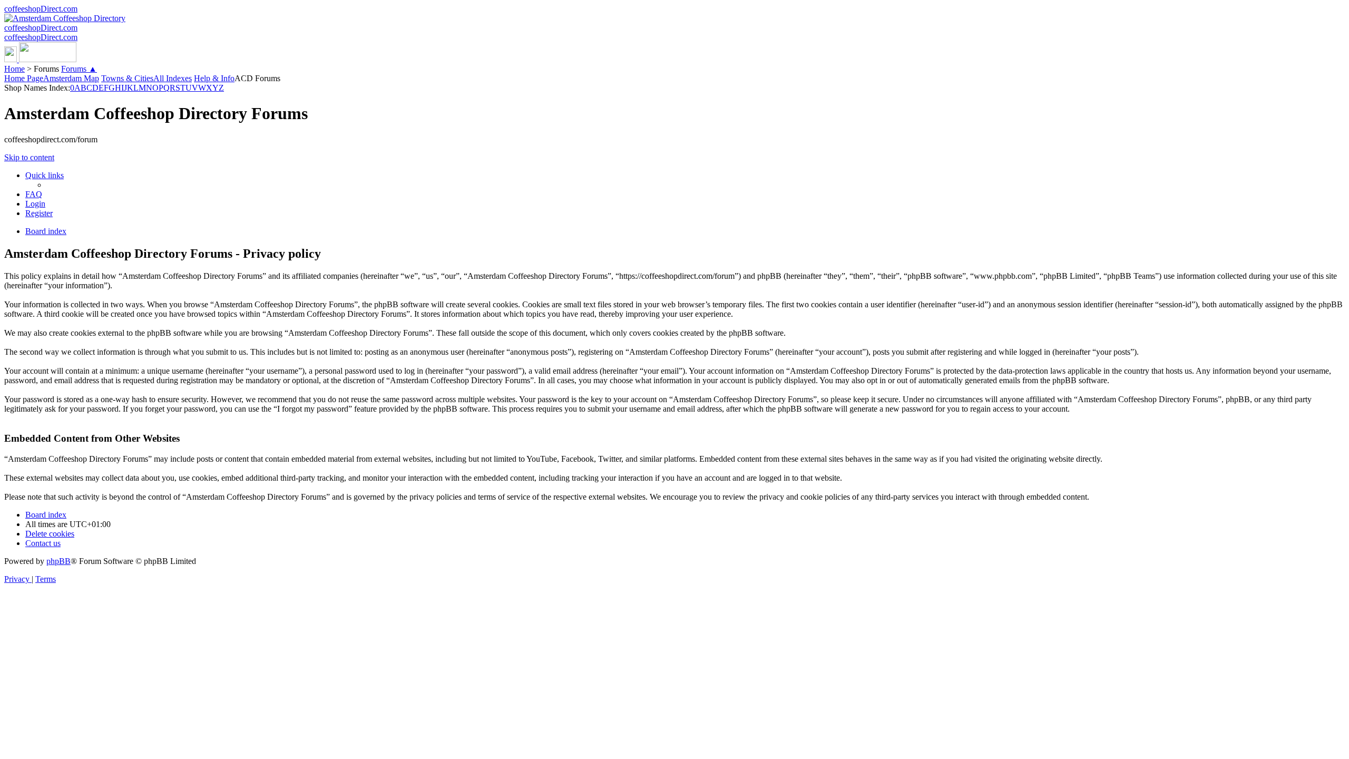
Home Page (23, 78)
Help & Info (214, 78)
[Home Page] (40, 59)
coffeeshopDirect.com (40, 8)
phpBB (58, 561)
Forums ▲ (79, 68)
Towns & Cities (127, 78)
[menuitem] (33, 194)
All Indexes (172, 78)
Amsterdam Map (71, 78)
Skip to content (29, 157)
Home (14, 68)
